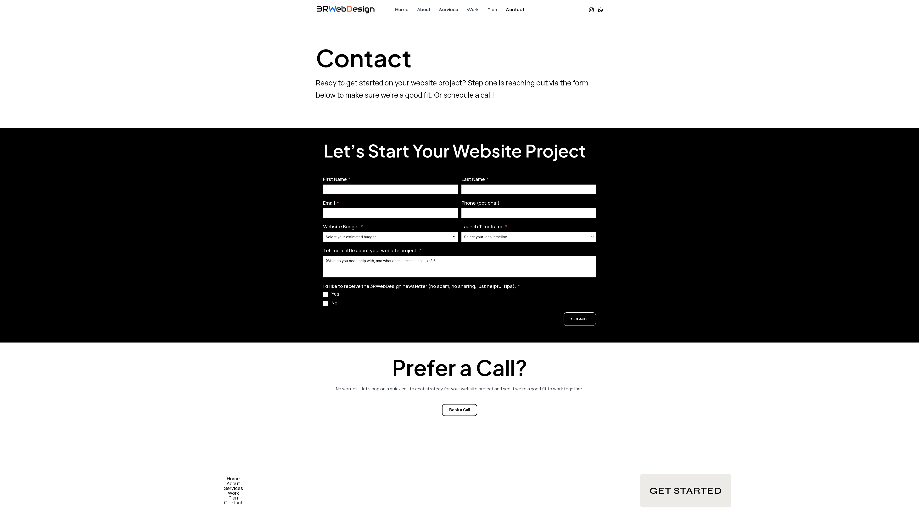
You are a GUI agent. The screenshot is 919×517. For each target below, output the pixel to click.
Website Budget (341, 226)
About (233, 483)
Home (233, 478)
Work (233, 493)
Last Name (473, 179)
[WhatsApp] (600, 9)
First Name (335, 179)
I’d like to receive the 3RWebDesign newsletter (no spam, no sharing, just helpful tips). (419, 286)
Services (233, 488)
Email (329, 203)
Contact (233, 502)
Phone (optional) (480, 203)
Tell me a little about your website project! (370, 250)
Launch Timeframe (482, 226)
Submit (579, 319)
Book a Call (459, 410)
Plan (233, 497)
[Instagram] (591, 9)
